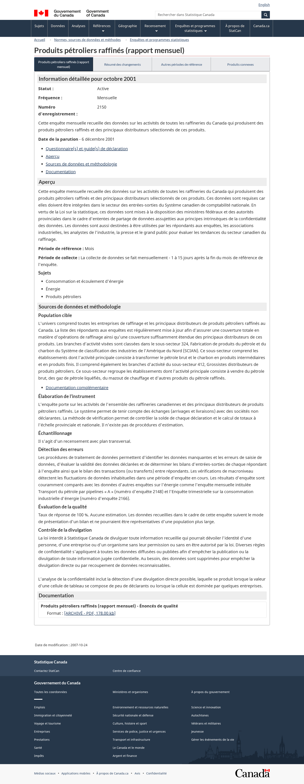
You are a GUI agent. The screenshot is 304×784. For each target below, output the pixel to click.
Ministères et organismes (130, 692)
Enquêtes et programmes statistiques (159, 40)
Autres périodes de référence (181, 64)
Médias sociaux (44, 773)
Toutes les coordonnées (50, 692)
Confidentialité (156, 773)
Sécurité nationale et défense (133, 715)
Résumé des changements (122, 64)
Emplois (39, 707)
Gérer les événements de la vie (212, 740)
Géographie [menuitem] (127, 26)
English (264, 4)
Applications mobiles (75, 773)
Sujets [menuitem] (39, 26)
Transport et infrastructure (131, 740)
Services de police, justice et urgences (139, 731)
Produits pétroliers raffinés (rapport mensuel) (63, 64)
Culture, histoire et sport (130, 723)
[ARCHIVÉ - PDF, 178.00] (90, 613)
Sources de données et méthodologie (81, 164)
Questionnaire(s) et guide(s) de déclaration (87, 148)
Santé (38, 748)
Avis (137, 773)
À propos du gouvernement (210, 692)
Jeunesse (197, 731)
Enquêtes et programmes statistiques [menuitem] (195, 28)
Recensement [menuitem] (155, 26)
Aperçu (52, 156)
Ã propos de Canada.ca (112, 773)
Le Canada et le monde (129, 748)
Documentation (61, 171)
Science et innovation (206, 707)
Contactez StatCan (46, 671)
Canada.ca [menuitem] (261, 26)
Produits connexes (240, 64)
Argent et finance (125, 756)
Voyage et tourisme (47, 723)
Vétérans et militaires (206, 723)
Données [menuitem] (58, 26)
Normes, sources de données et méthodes (87, 40)
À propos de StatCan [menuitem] (234, 28)
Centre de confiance (127, 671)
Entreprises (42, 731)
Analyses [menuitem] (78, 26)
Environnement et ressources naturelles (140, 707)
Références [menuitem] (102, 26)
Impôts (39, 756)
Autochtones (200, 715)
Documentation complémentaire (77, 387)
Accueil (39, 40)
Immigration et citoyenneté (53, 715)
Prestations (42, 740)
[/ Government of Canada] (71, 14)
